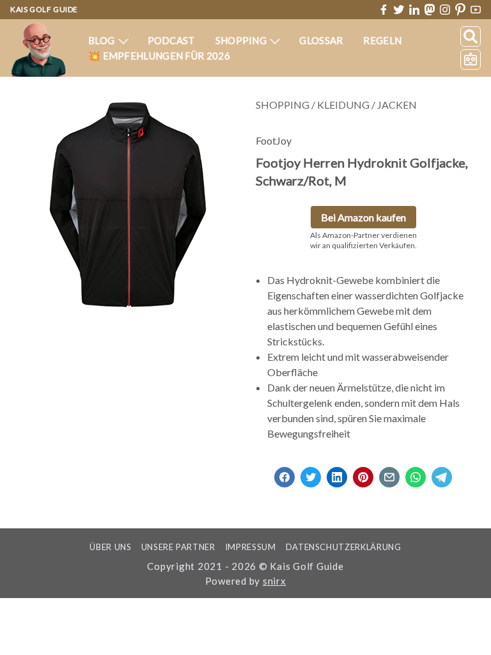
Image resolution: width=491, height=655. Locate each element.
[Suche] (470, 36)
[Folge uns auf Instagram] (445, 9)
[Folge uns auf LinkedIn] (414, 9)
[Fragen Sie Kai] (470, 59)
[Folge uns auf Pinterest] (460, 10)
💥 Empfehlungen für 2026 (159, 55)
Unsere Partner (178, 547)
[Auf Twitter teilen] (310, 473)
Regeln (382, 40)
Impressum (250, 547)
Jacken (397, 105)
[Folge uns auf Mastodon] (430, 9)
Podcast (171, 40)
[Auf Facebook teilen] (284, 473)
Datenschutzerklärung (343, 547)
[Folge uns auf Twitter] (399, 9)
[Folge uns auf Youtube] (476, 10)
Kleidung (343, 105)
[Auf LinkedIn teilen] (337, 473)
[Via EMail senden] (389, 473)
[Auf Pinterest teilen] (363, 473)
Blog (102, 40)
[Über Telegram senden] (442, 473)
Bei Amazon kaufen (363, 217)
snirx (274, 581)
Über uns (110, 547)
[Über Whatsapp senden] (415, 473)
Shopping (242, 40)
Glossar (321, 40)
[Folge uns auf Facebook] (383, 9)
